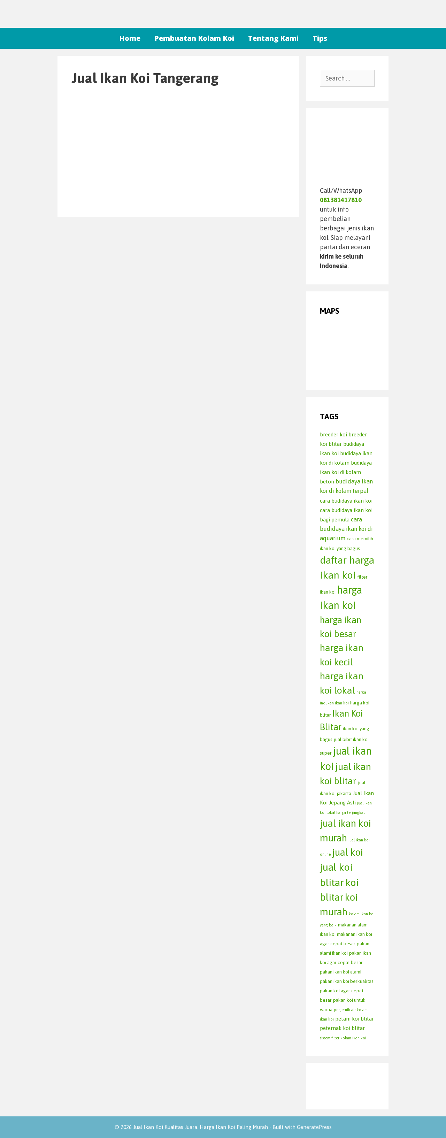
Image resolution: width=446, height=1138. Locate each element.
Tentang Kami (273, 38)
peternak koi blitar (342, 1028)
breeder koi (333, 434)
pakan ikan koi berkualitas (347, 981)
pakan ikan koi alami (340, 972)
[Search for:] (347, 78)
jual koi (347, 852)
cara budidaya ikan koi (346, 501)
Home (129, 38)
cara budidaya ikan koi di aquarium (346, 529)
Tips (320, 38)
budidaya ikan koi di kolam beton (346, 472)
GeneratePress (314, 1127)
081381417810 (341, 200)
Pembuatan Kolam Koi (194, 38)
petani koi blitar (354, 1019)
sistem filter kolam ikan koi (343, 1038)
